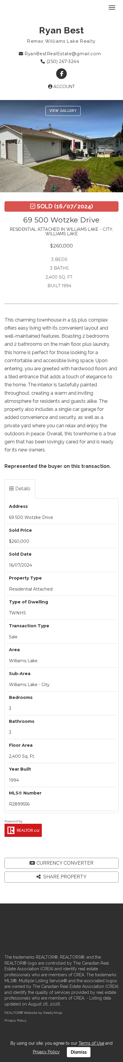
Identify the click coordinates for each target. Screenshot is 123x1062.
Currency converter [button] (64, 863)
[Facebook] (61, 73)
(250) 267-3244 (62, 61)
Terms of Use (91, 1043)
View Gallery (63, 111)
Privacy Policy (15, 1020)
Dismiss (79, 1052)
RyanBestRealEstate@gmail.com (62, 53)
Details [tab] (22, 488)
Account (63, 86)
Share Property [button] (64, 877)
